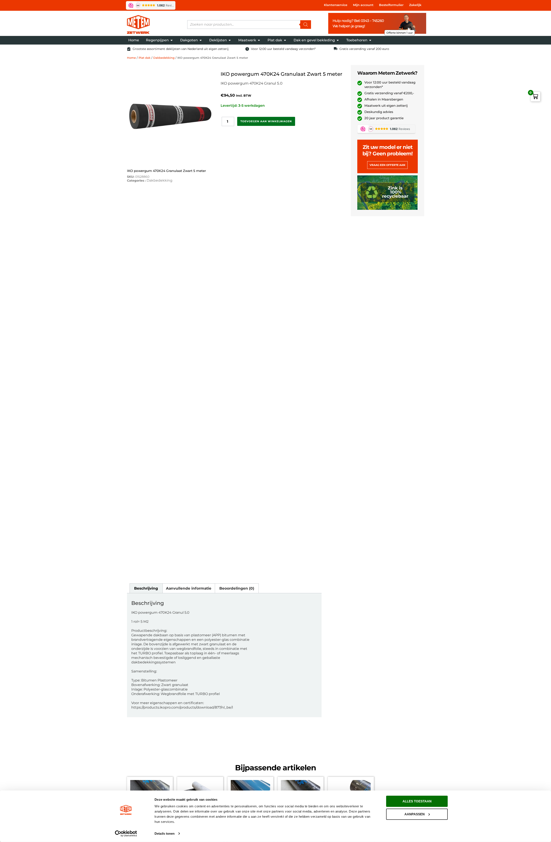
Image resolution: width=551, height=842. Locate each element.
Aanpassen (414, 814)
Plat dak (144, 57)
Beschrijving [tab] (146, 588)
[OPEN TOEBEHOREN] (370, 40)
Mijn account (363, 5)
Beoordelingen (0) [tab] (236, 588)
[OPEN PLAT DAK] (285, 40)
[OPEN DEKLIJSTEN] (229, 40)
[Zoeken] (305, 24)
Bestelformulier (391, 5)
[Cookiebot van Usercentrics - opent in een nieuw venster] (126, 833)
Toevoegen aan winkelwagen (266, 121)
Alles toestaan (417, 801)
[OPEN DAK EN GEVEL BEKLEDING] (337, 40)
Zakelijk (415, 5)
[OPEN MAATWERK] (259, 40)
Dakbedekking (164, 57)
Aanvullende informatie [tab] (188, 588)
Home (131, 57)
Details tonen (165, 833)
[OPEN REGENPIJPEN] (171, 40)
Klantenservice (335, 5)
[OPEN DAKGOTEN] (200, 40)
